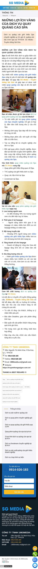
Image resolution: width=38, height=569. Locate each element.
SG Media (8, 166)
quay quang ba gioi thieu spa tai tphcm (12, 390)
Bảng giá (13, 8)
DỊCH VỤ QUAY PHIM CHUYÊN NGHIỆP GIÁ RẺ (18, 419)
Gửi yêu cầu (19, 492)
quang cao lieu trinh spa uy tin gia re (11, 383)
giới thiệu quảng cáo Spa (21, 256)
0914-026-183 (13, 356)
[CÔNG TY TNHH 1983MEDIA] (19, 3)
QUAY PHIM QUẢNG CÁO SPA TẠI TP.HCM (18, 431)
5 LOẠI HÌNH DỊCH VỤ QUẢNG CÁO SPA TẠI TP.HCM (18, 437)
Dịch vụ (19, 8)
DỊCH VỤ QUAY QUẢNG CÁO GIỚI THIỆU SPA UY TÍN (19, 425)
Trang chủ (5, 15)
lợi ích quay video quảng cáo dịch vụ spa (13, 386)
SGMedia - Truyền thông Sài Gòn (20, 300)
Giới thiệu (6, 8)
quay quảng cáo (13, 85)
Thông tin (32, 8)
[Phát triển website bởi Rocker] (5, 561)
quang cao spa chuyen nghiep (10, 401)
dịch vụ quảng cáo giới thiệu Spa (15, 379)
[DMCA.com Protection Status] (6, 564)
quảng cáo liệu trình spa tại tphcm (11, 394)
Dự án (26, 8)
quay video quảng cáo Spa (25, 163)
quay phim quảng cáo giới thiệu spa (11, 398)
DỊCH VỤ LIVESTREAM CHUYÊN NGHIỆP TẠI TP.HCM (18, 444)
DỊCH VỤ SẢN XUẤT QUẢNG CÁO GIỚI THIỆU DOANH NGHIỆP (18, 451)
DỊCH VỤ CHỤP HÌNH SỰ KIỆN (14, 457)
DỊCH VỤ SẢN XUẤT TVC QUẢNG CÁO (16, 413)
